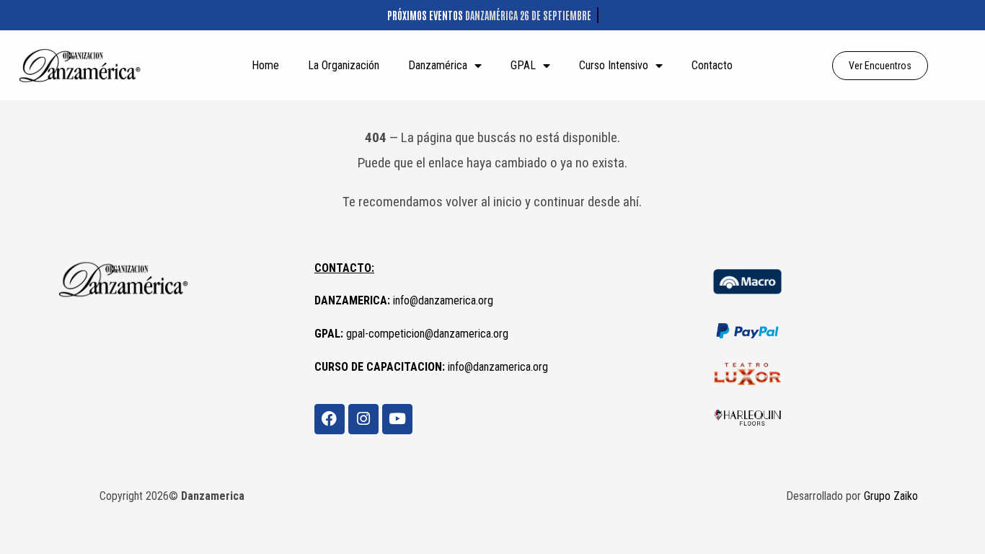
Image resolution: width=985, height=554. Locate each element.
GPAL (523, 65)
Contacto (712, 65)
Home (265, 65)
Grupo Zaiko (891, 496)
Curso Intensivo (613, 65)
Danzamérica (437, 65)
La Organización (343, 65)
